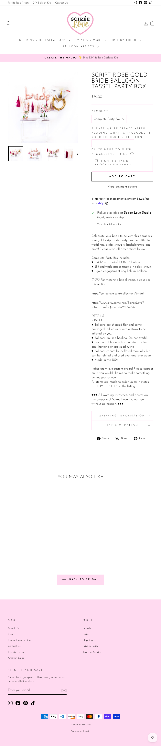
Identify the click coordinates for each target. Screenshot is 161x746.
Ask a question (122, 425)
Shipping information (122, 415)
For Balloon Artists (18, 3)
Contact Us (61, 3)
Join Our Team (16, 652)
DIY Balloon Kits (42, 3)
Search (87, 628)
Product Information (19, 640)
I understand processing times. (113, 163)
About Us (13, 628)
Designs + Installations (43, 40)
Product (100, 111)
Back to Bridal (83, 579)
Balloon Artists (79, 46)
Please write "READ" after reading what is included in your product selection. (121, 133)
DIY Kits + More (88, 40)
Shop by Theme (124, 40)
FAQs (86, 634)
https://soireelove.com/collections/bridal (117, 293)
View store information (109, 224)
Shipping (88, 640)
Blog (10, 634)
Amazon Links (16, 658)
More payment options (122, 186)
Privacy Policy (90, 646)
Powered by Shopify (80, 731)
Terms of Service (92, 652)
